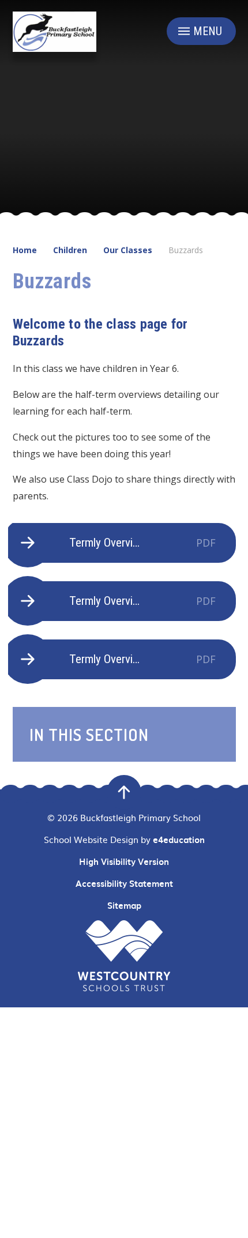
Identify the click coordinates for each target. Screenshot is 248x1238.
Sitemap (124, 905)
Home (25, 249)
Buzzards (185, 249)
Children (70, 249)
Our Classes (127, 249)
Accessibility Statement (124, 883)
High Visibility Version (124, 861)
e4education (179, 839)
